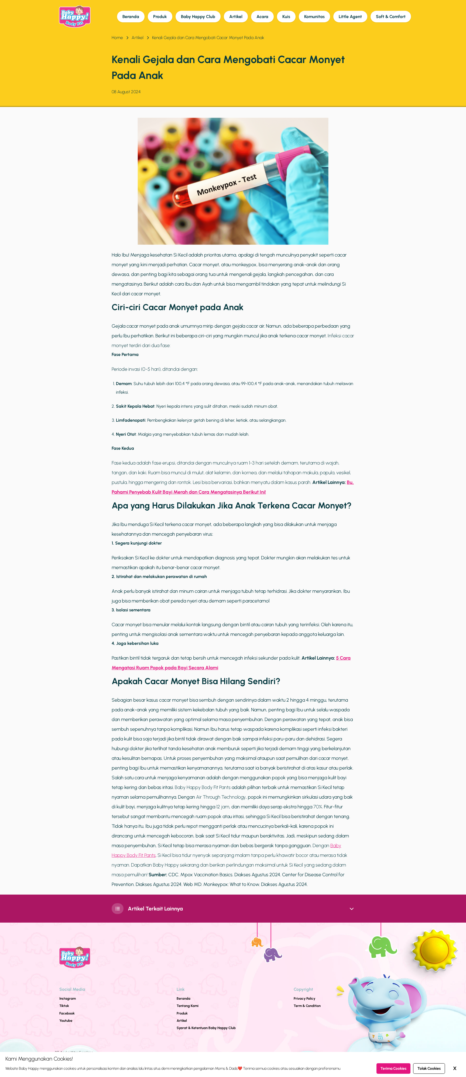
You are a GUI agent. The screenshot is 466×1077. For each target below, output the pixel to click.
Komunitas (314, 16)
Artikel (235, 16)
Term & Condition (307, 1006)
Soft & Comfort (391, 16)
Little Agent (350, 16)
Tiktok (64, 1006)
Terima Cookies (393, 1068)
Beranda (130, 16)
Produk (160, 16)
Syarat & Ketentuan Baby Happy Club (206, 1028)
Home (117, 37)
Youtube (65, 1021)
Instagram (67, 998)
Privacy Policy (304, 998)
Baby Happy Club (198, 16)
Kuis (286, 16)
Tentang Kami (187, 1006)
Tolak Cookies (429, 1068)
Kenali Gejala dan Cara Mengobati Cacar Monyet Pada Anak (208, 37)
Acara (262, 16)
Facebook (67, 1013)
